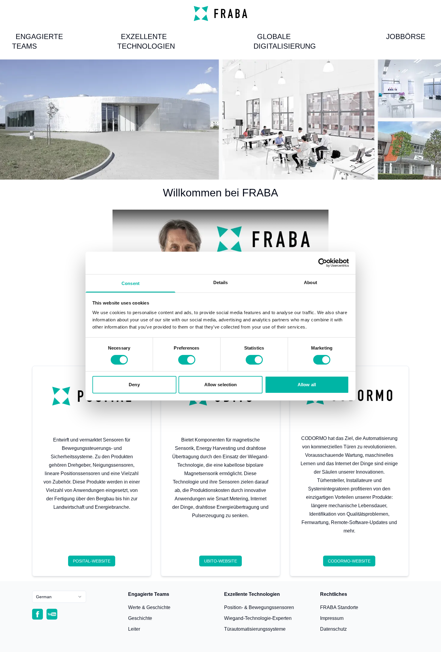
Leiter (134, 629)
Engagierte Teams (37, 41)
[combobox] (59, 597)
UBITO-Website (220, 561)
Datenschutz (333, 629)
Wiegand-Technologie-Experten (258, 618)
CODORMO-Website (349, 561)
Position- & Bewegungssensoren (259, 607)
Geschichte (140, 618)
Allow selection (220, 384)
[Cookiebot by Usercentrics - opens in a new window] (322, 262)
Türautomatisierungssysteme (255, 629)
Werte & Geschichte (149, 607)
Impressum (332, 618)
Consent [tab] (131, 283)
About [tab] (310, 282)
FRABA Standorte (339, 607)
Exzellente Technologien (146, 41)
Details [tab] (220, 282)
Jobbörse (405, 36)
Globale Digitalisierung (285, 41)
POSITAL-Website (91, 561)
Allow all (307, 384)
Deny (134, 384)
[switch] (186, 360)
